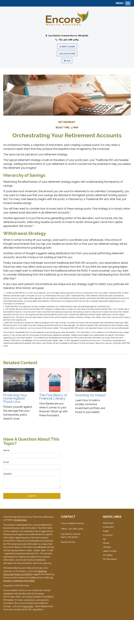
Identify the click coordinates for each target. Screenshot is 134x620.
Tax (104, 539)
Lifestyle (107, 547)
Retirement (108, 523)
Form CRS (28, 606)
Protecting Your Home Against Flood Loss (15, 398)
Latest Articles (109, 551)
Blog (67, 60)
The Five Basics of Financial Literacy (53, 396)
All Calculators (110, 559)
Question (7, 474)
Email (6, 462)
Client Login (67, 46)
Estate (106, 531)
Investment (108, 527)
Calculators (67, 53)
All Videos (108, 555)
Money (106, 543)
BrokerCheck (20, 520)
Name (6, 450)
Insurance (107, 535)
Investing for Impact (90, 395)
